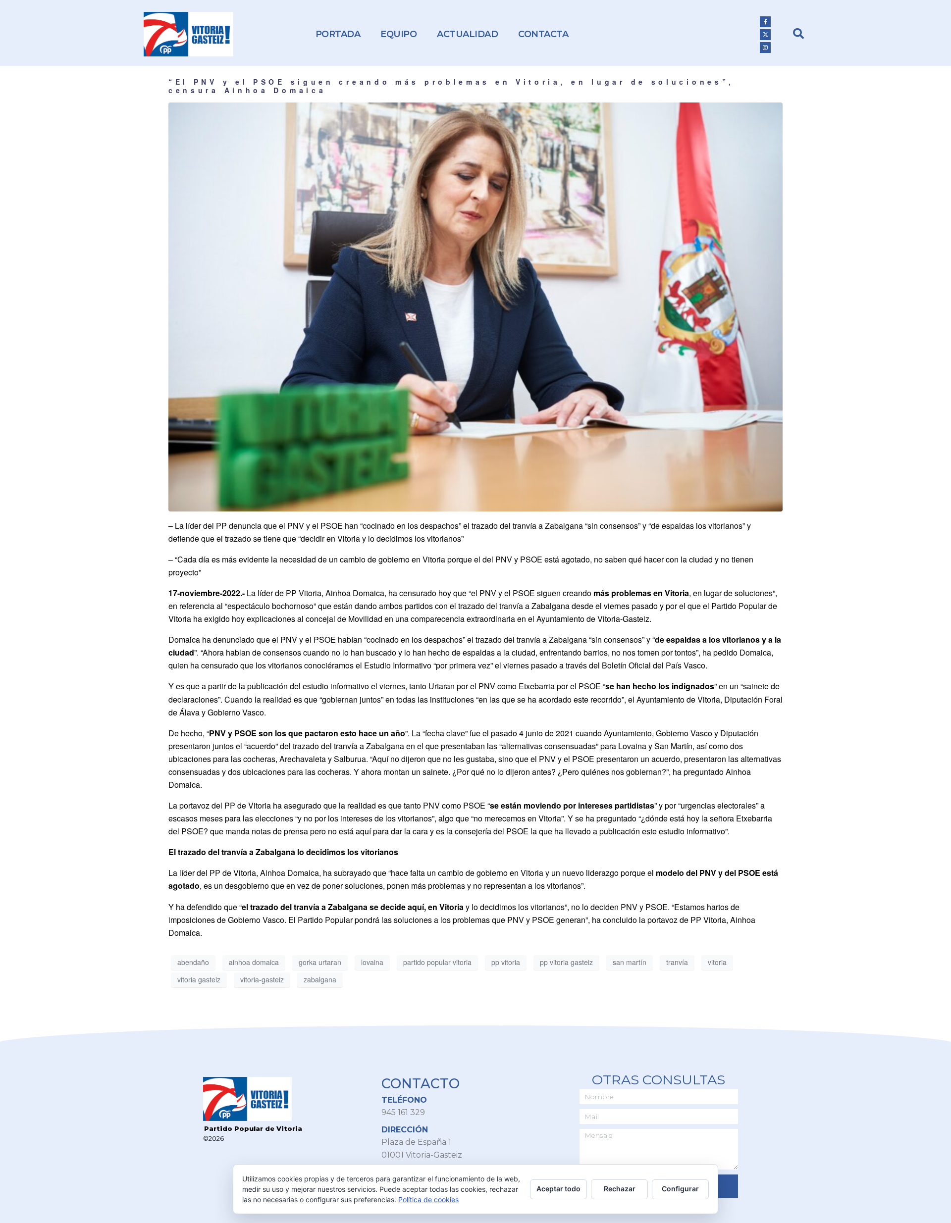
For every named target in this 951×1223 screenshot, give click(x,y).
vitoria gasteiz (198, 979)
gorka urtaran (320, 962)
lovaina (372, 962)
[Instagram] (765, 47)
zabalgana (320, 979)
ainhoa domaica (254, 962)
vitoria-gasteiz (262, 979)
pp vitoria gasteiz (566, 962)
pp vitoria (505, 962)
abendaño (193, 962)
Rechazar (619, 1188)
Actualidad (467, 34)
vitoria (717, 962)
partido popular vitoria (437, 962)
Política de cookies (428, 1199)
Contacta (543, 34)
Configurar (680, 1188)
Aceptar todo (558, 1188)
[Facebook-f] (765, 21)
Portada (338, 34)
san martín (629, 962)
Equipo (398, 34)
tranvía (677, 962)
